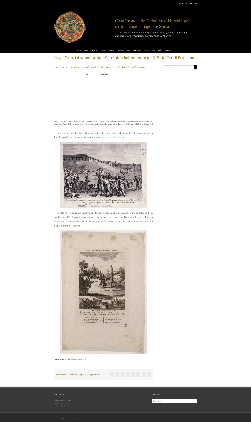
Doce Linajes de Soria (63, 359)
